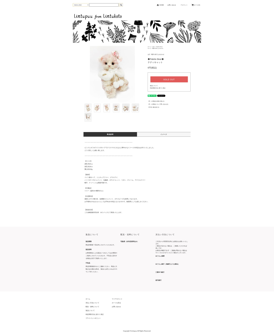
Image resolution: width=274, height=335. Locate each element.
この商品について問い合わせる (159, 104)
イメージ (163, 134)
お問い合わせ (172, 5)
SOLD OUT (169, 79)
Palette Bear (159, 46)
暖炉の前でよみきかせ (158, 48)
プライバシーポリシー (93, 318)
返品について (154, 85)
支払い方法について (92, 303)
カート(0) (197, 5)
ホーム (149, 46)
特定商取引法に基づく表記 (157, 88)
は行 (154, 46)
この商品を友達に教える (157, 101)
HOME (161, 5)
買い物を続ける (154, 107)
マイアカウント (117, 299)
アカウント (184, 5)
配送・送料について (92, 306)
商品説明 (110, 134)
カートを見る (116, 303)
